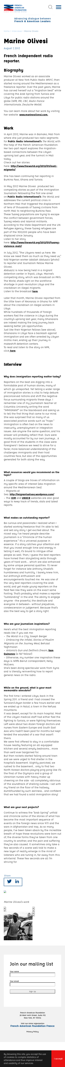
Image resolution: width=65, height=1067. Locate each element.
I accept (58, 1058)
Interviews (17, 31)
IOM (13, 497)
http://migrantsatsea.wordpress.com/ (32, 494)
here (35, 291)
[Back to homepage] (15, 8)
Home (7, 31)
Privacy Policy (32, 1031)
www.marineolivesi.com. (33, 114)
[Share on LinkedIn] (17, 882)
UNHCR (26, 497)
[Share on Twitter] (9, 882)
